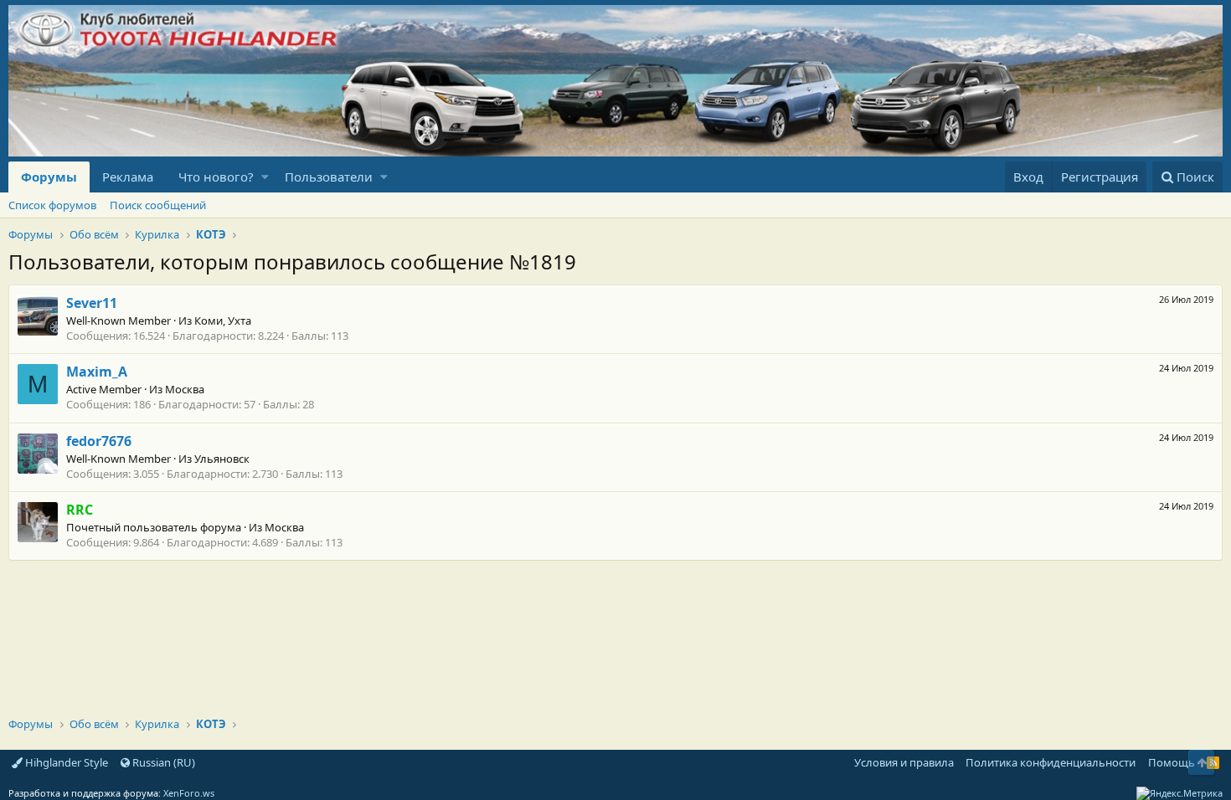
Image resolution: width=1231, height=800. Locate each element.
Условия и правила (904, 762)
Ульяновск (222, 458)
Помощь (1171, 762)
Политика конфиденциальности (1051, 762)
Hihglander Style (65, 762)
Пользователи (329, 176)
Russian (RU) (162, 762)
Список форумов (52, 205)
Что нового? (216, 176)
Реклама (127, 176)
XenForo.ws (188, 793)
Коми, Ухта (222, 320)
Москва (184, 389)
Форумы (49, 176)
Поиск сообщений (158, 205)
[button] (265, 177)
